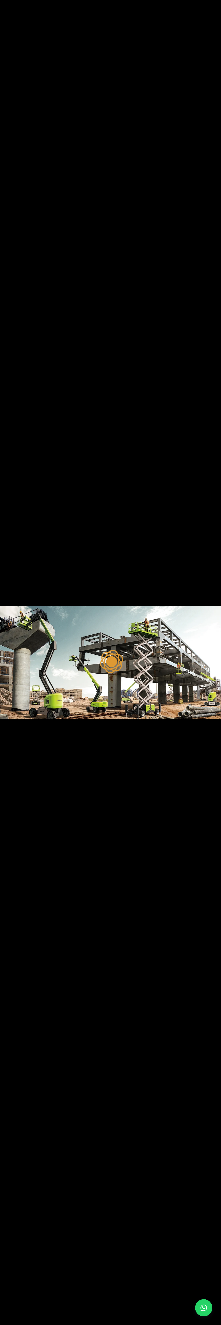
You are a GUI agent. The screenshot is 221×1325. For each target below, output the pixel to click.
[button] (203, 1307)
